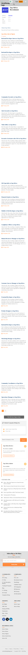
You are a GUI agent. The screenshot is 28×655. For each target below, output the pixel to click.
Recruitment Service (18, 580)
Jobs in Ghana (5, 629)
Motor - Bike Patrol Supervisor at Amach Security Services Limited (14, 483)
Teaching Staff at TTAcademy (10, 495)
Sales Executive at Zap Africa (9, 111)
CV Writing (4, 590)
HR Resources (17, 589)
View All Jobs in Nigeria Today (14, 417)
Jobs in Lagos (17, 604)
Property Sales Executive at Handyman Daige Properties (13, 508)
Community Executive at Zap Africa (11, 97)
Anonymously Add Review (9, 455)
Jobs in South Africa (6, 636)
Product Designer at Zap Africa (10, 311)
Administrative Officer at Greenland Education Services (15, 497)
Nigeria (11, 1)
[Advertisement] (14, 79)
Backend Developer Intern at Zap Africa (12, 38)
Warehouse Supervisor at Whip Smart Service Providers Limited (15, 489)
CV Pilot (4, 580)
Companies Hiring (6, 595)
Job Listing (4, 577)
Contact (10, 648)
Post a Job (16, 577)
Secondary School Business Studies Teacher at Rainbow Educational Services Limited (13, 512)
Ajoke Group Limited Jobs (11, 429)
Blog (3, 588)
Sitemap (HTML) (6, 608)
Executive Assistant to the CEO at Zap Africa (13, 138)
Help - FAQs (5, 613)
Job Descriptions (17, 593)
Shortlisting (16, 582)
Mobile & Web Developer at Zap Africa (12, 211)
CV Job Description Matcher (6, 583)
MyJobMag (24, 651)
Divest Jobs (8, 431)
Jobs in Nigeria (5, 633)
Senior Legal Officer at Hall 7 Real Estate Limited (14, 492)
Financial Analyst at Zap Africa (10, 197)
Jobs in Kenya (5, 631)
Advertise (4, 615)
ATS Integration (17, 586)
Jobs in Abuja (17, 606)
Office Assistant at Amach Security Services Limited (14, 486)
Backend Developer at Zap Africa (10, 52)
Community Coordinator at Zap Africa (12, 383)
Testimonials (4, 611)
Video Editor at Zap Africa (8, 124)
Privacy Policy (16, 648)
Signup (20, 1)
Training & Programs (6, 585)
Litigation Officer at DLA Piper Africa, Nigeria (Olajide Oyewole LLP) (15, 504)
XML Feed (4, 606)
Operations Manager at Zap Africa (11, 397)
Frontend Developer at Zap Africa (10, 297)
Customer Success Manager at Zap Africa (12, 283)
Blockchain (10, 15)
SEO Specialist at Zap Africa (9, 183)
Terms (22, 648)
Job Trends (4, 592)
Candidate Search (17, 584)
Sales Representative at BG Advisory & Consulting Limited (14, 501)
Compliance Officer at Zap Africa (10, 224)
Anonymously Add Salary (8, 474)
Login (16, 1)
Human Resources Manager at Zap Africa (12, 238)
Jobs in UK (4, 638)
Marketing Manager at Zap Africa (10, 338)
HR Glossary (16, 591)
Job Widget (4, 604)
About (6, 648)
